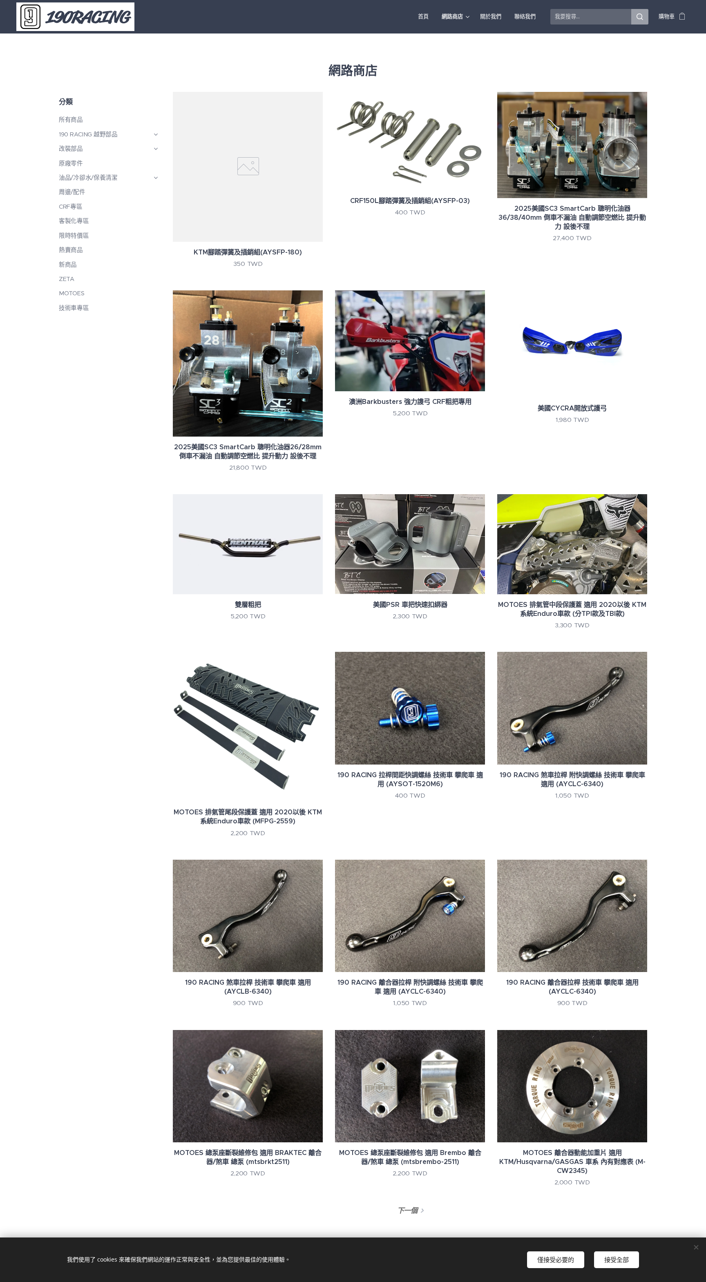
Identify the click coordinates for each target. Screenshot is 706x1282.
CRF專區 (71, 206)
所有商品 (71, 119)
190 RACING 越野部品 (88, 134)
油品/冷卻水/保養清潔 (88, 177)
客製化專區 (74, 221)
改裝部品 (71, 148)
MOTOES (71, 293)
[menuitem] (425, 17)
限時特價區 (74, 235)
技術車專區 (74, 308)
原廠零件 (71, 163)
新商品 (68, 264)
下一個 (407, 1210)
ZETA (66, 279)
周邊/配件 (72, 192)
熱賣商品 (71, 250)
